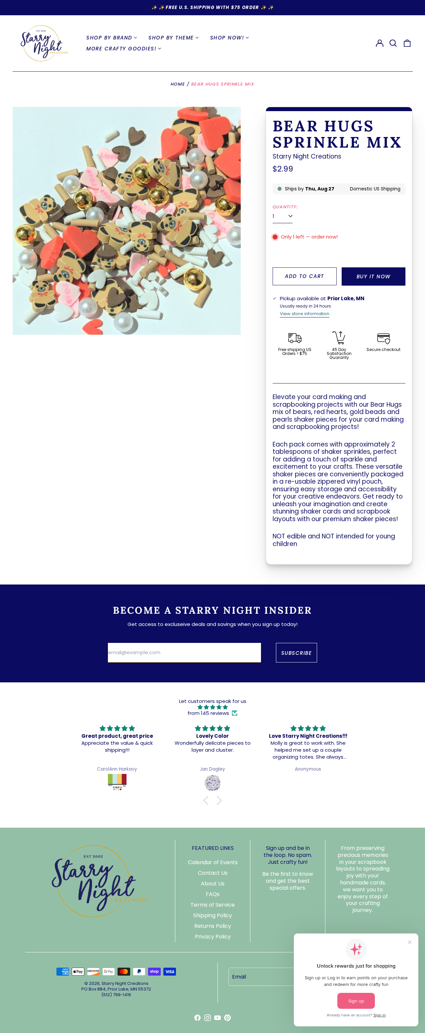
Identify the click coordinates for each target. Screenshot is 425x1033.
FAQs (212, 894)
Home (178, 84)
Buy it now (374, 276)
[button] (393, 43)
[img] (212, 707)
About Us (212, 883)
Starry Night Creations (307, 156)
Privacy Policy (213, 936)
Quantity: (285, 207)
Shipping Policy (212, 915)
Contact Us (212, 873)
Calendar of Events (213, 862)
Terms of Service (213, 905)
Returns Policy (212, 926)
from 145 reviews (208, 713)
